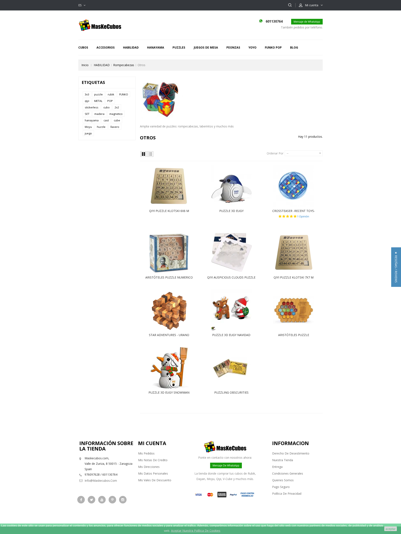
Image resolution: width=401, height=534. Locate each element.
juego (88, 133)
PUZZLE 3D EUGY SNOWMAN (168, 392)
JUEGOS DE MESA (206, 47)
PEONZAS (233, 47)
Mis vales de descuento (154, 480)
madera (99, 114)
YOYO (252, 47)
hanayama (92, 120)
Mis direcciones (149, 467)
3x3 (87, 94)
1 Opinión (303, 216)
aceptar (391, 528)
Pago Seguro (281, 487)
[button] (396, 267)
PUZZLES (179, 47)
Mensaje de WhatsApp (307, 21)
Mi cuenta (152, 443)
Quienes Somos (283, 480)
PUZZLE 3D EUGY (231, 211)
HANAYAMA (155, 47)
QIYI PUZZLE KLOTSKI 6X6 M (169, 211)
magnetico (116, 114)
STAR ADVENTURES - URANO (169, 335)
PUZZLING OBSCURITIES (231, 392)
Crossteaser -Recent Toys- (293, 211)
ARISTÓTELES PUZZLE (293, 335)
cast (106, 120)
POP (110, 101)
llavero (114, 127)
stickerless (91, 107)
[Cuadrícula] (143, 154)
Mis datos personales (153, 473)
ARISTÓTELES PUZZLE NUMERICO (169, 277)
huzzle (101, 127)
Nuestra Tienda (282, 460)
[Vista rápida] (173, 186)
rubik (111, 94)
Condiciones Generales (287, 473)
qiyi (87, 101)
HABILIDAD (131, 47)
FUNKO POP (273, 47)
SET (87, 114)
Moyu (88, 127)
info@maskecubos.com (101, 481)
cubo (106, 107)
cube (117, 120)
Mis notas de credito (153, 460)
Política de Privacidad (286, 493)
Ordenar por (275, 153)
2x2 (117, 107)
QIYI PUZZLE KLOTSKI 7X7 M (293, 277)
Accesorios (105, 47)
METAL (98, 101)
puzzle (98, 94)
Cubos (83, 47)
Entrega (277, 467)
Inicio (85, 65)
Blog (294, 47)
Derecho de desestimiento (290, 453)
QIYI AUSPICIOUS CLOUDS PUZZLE (231, 277)
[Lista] (150, 154)
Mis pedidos (146, 453)
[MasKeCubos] (100, 25)
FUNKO (123, 94)
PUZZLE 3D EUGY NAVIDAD (231, 335)
